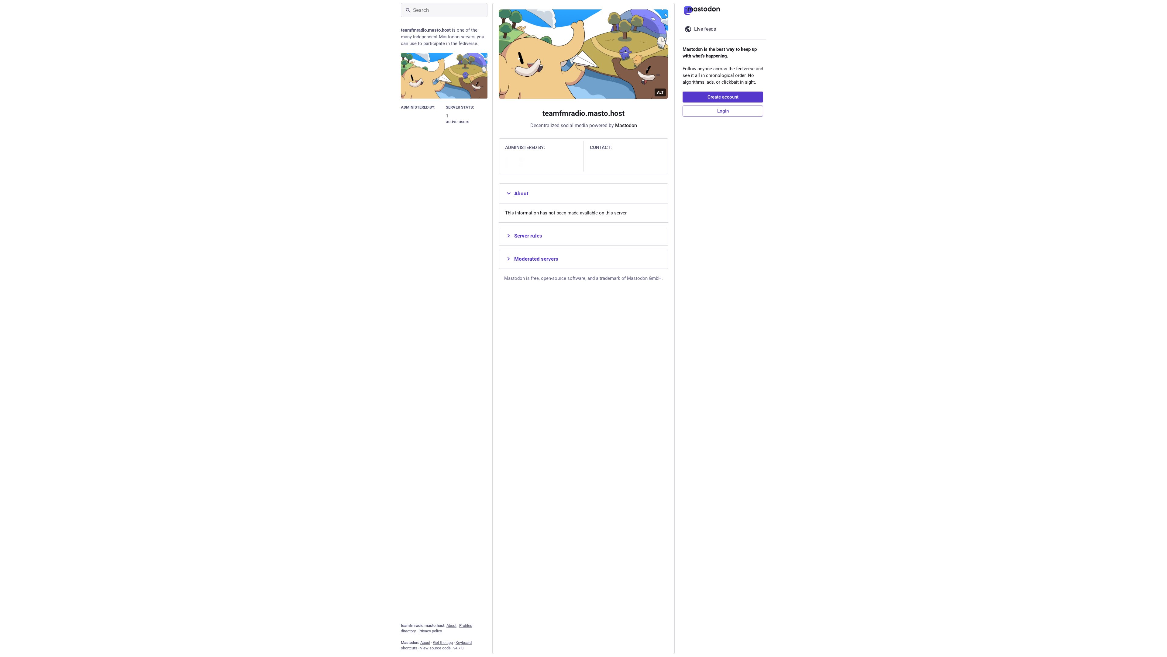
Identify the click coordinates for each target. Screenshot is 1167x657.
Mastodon (626, 125)
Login (723, 111)
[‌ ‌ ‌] (422, 119)
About (451, 625)
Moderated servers (536, 259)
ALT (660, 92)
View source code (435, 648)
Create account (722, 97)
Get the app (443, 642)
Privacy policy (430, 631)
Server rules (528, 236)
